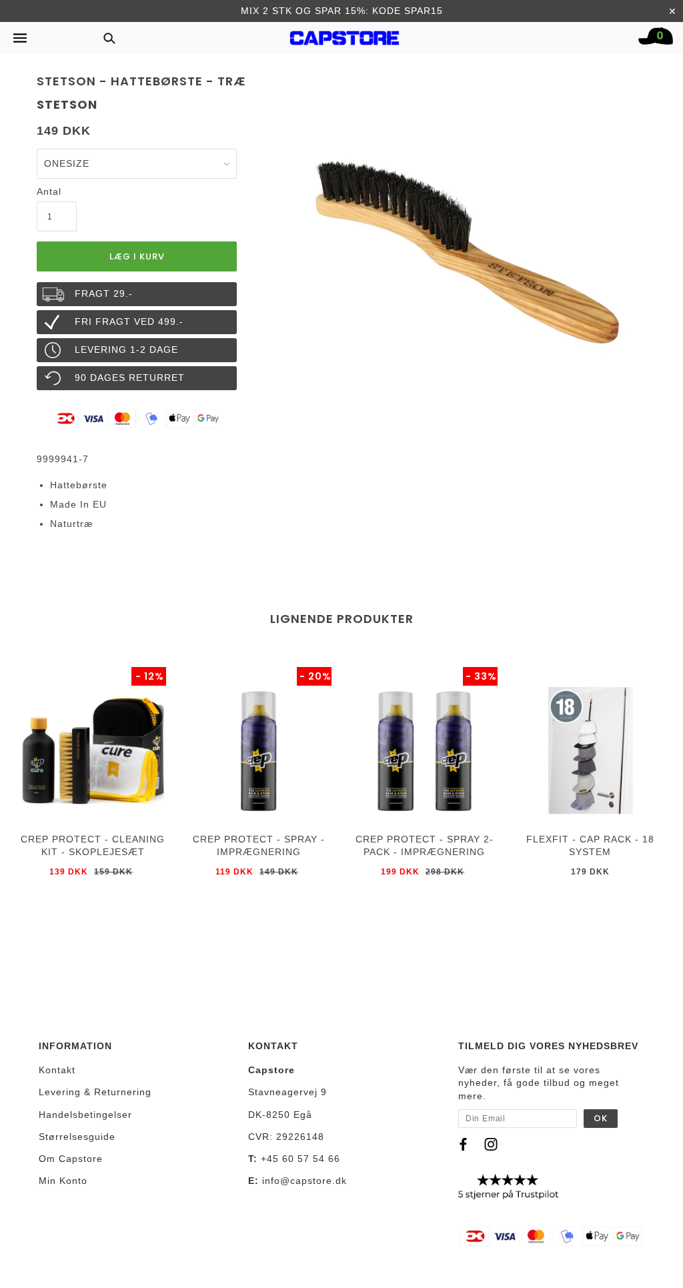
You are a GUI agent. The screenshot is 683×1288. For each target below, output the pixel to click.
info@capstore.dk (304, 1180)
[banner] (345, 34)
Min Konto (63, 1180)
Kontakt (57, 1070)
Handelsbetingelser (85, 1114)
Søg (105, 37)
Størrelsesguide (77, 1136)
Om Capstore (71, 1158)
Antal (49, 191)
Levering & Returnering (95, 1092)
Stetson (67, 104)
